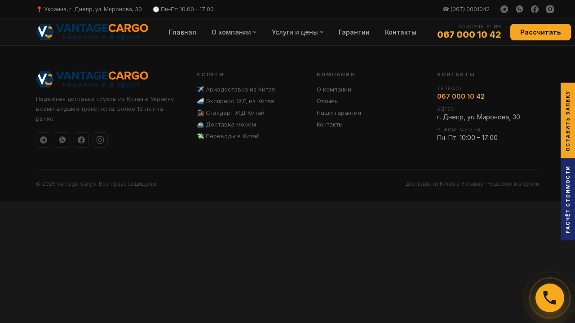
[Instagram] (549, 9)
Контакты (400, 32)
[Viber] (519, 9)
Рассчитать (540, 32)
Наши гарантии (339, 112)
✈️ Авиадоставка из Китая (236, 89)
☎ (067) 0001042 (466, 9)
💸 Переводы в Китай (228, 136)
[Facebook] (534, 9)
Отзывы (328, 101)
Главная (182, 32)
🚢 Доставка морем (226, 124)
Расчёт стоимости (568, 199)
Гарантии (354, 32)
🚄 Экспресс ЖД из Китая (235, 101)
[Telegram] (504, 9)
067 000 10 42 (469, 34)
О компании (231, 32)
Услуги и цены (295, 32)
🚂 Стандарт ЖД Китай (231, 112)
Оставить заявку (568, 120)
